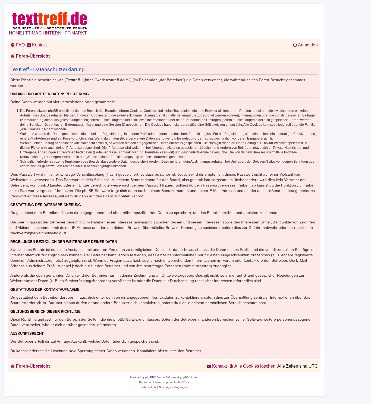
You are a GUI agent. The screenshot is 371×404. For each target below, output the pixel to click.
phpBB (149, 377)
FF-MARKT (76, 33)
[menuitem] (17, 45)
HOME (15, 33)
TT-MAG (33, 33)
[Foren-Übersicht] (50, 19)
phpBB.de (183, 382)
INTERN (53, 33)
